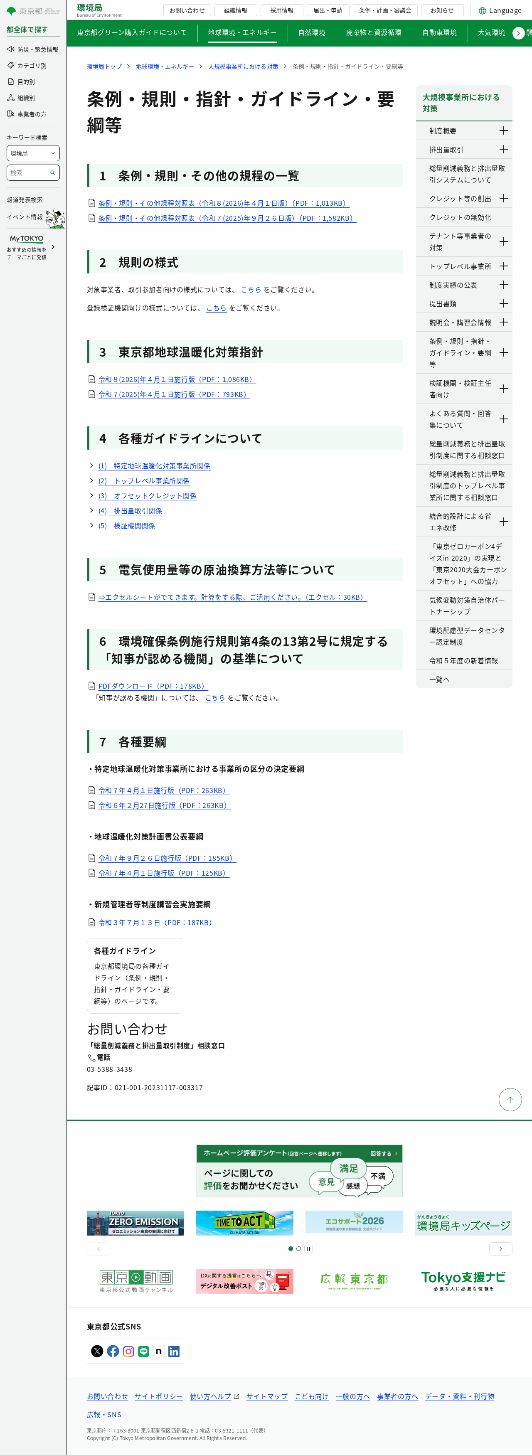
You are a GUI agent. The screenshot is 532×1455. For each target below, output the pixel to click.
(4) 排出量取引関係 (131, 510)
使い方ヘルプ (211, 1396)
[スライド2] (298, 1248)
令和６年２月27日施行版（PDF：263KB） (165, 805)
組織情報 (235, 10)
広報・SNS (104, 1414)
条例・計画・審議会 (385, 10)
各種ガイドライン (125, 950)
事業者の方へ (398, 1396)
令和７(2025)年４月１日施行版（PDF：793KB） (175, 394)
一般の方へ (353, 1396)
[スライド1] (290, 1248)
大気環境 (492, 32)
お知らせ (442, 10)
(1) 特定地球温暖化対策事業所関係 (155, 465)
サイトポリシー (159, 1396)
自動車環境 (439, 32)
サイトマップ (267, 1396)
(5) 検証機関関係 (127, 525)
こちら (251, 289)
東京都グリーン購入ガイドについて (132, 32)
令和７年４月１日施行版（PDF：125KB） (164, 873)
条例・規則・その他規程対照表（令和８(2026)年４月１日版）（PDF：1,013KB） (224, 203)
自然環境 (312, 32)
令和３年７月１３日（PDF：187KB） (157, 922)
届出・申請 (327, 10)
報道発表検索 (25, 199)
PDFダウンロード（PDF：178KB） (154, 686)
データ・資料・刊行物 (459, 1396)
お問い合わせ (187, 10)
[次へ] (500, 1249)
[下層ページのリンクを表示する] (504, 130)
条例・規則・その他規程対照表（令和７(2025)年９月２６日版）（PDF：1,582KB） (228, 218)
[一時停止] (308, 1249)
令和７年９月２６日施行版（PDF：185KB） (168, 858)
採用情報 (281, 10)
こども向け (312, 1396)
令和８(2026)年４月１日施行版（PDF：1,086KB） (177, 379)
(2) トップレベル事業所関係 (144, 480)
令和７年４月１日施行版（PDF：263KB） (164, 790)
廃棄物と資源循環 (373, 32)
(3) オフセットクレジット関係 (148, 495)
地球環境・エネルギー (242, 32)
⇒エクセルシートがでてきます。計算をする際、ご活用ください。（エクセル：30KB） (233, 597)
